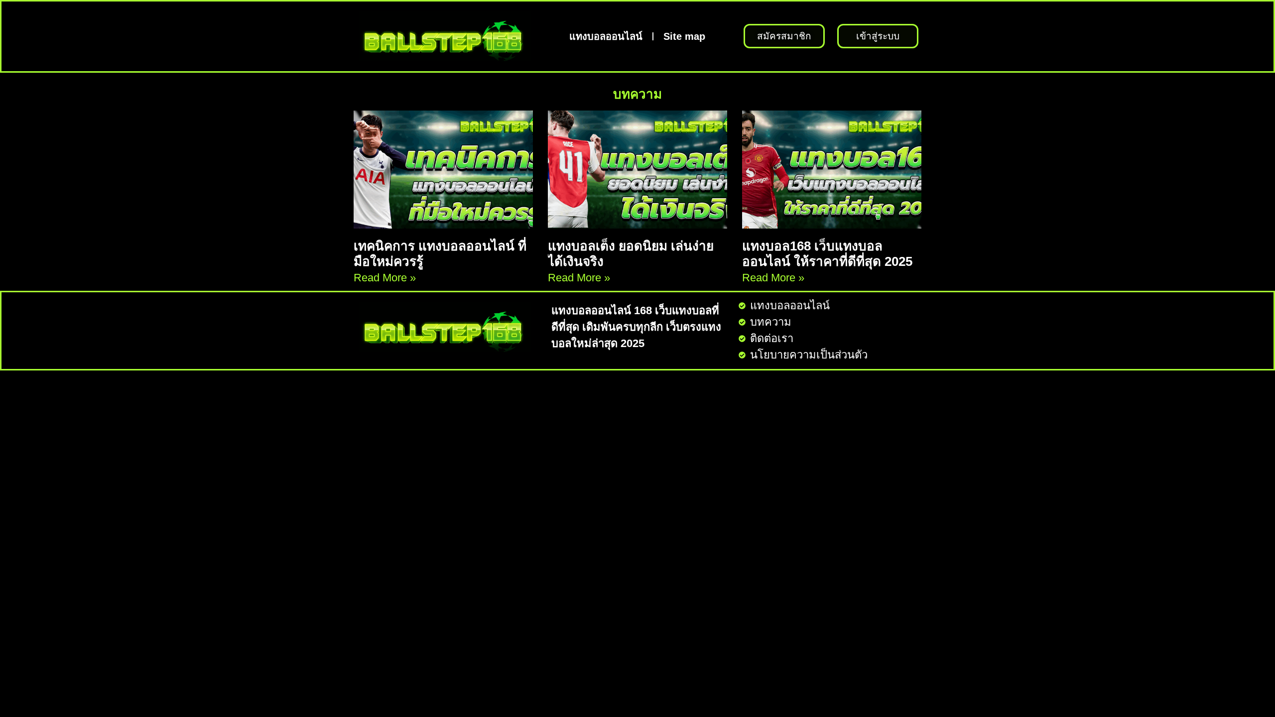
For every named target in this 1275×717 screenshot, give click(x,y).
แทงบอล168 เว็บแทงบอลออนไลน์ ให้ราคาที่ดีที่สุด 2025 (827, 254)
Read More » (385, 277)
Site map (684, 36)
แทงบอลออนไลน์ (605, 36)
